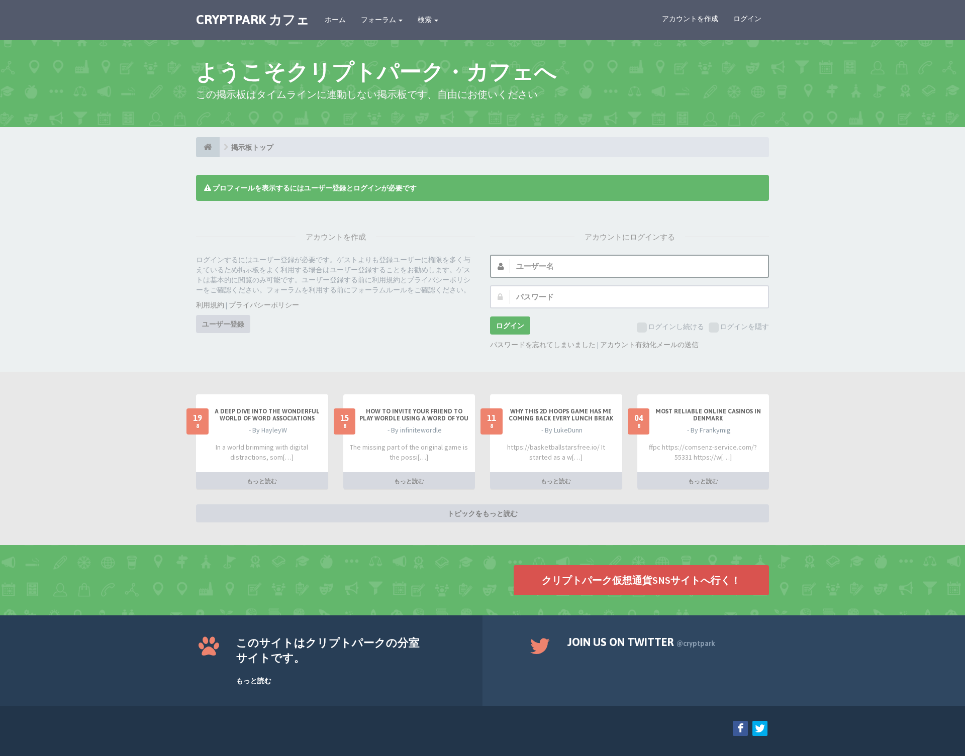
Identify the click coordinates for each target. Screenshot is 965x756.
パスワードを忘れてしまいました (543, 344)
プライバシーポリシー (264, 304)
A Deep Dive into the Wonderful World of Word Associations (267, 415)
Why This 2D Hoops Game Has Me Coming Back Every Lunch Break (561, 415)
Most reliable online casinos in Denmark (708, 415)
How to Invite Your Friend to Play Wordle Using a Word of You (413, 415)
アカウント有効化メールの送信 (649, 344)
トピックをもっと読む (482, 513)
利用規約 (210, 304)
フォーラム (379, 19)
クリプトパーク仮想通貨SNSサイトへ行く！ (641, 580)
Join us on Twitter (641, 642)
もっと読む (262, 481)
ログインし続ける (676, 326)
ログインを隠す (744, 326)
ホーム (335, 19)
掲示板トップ (252, 147)
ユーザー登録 (223, 324)
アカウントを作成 (690, 18)
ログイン (747, 18)
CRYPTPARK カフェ (253, 19)
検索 (425, 19)
